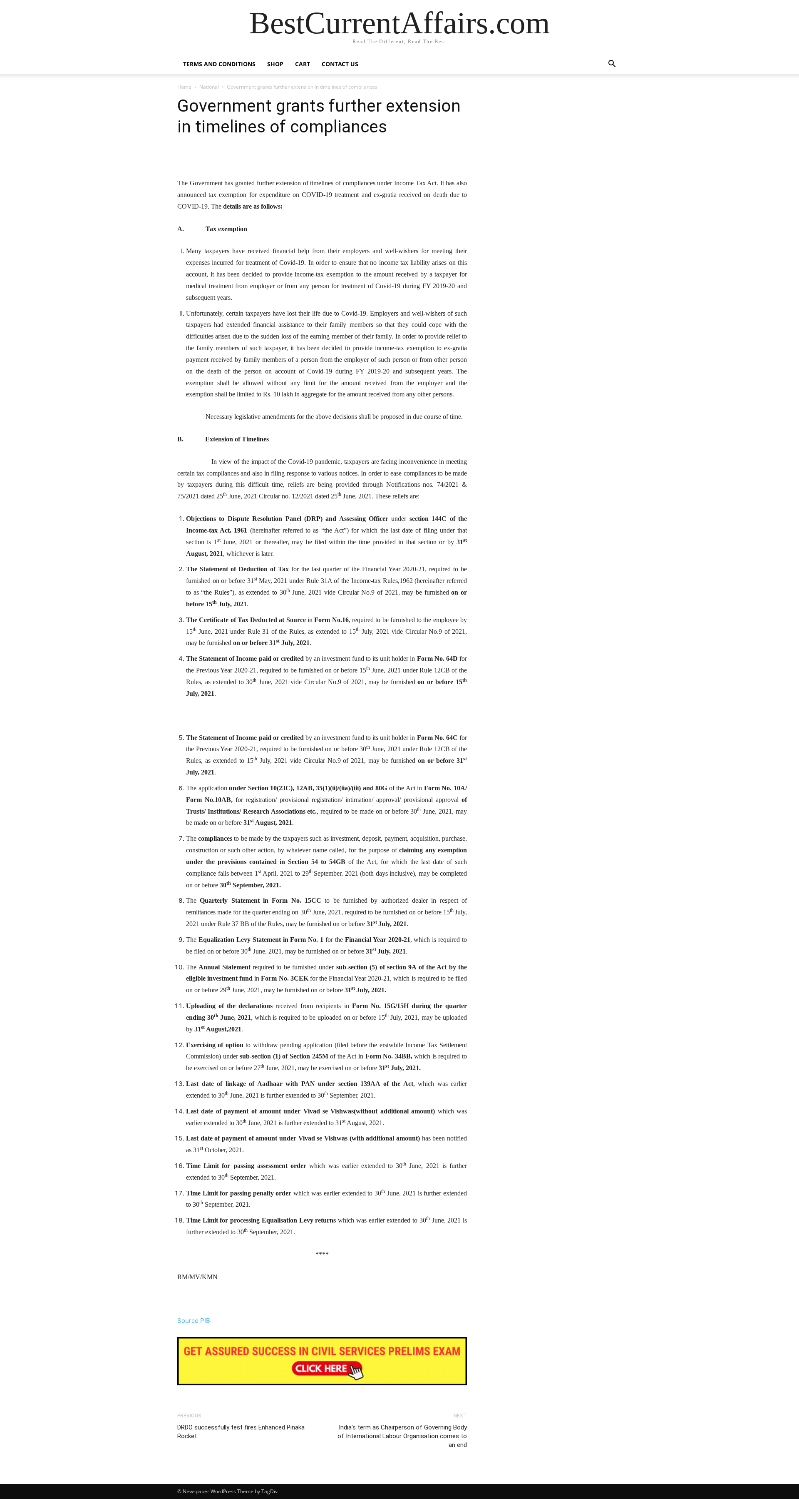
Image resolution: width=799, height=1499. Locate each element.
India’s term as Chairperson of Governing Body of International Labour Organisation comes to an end (402, 1436)
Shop (275, 64)
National (209, 86)
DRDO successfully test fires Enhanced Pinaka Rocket (241, 1432)
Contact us (340, 64)
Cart (302, 64)
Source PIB (193, 1321)
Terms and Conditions (219, 64)
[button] (612, 65)
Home (184, 86)
